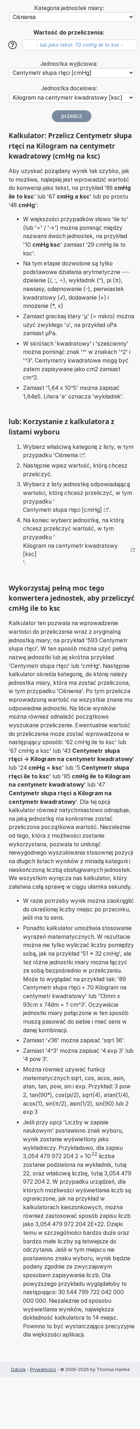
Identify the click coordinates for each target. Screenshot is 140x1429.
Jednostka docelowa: (69, 88)
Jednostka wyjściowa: (69, 63)
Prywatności (43, 1369)
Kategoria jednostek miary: (69, 8)
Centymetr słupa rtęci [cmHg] (62, 509)
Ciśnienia (66, 455)
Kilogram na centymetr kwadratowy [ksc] (70, 550)
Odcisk (18, 1369)
